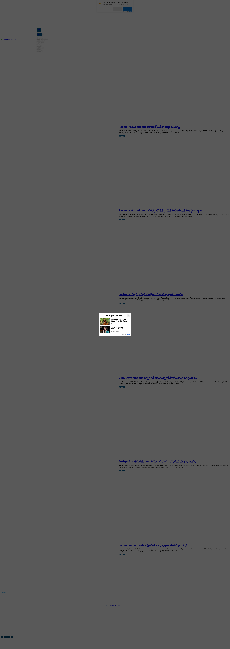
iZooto (128, 334)
